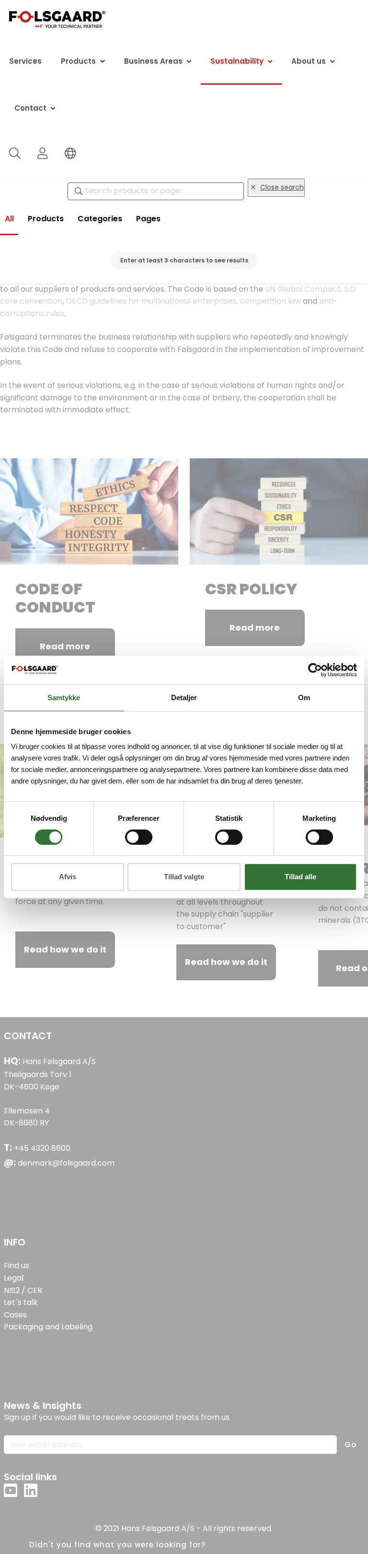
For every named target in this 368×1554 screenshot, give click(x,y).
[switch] (138, 837)
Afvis (67, 877)
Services (25, 61)
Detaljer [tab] (184, 697)
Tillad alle (300, 877)
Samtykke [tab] (63, 697)
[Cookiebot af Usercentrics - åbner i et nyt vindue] (315, 670)
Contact (30, 108)
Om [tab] (304, 697)
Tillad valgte (184, 877)
